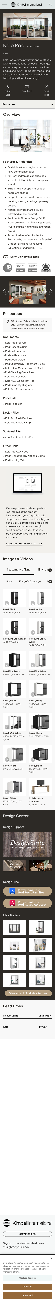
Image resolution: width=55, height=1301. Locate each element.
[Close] (51, 1258)
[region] (27, 1277)
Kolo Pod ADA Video (15, 451)
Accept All (27, 1295)
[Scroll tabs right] (50, 570)
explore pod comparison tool (24, 543)
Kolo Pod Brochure (15, 342)
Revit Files (47, 92)
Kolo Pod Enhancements (18, 389)
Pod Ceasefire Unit (15, 346)
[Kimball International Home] (26, 4)
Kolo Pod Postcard (15, 376)
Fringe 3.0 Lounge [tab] (30, 581)
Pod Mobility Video (15, 460)
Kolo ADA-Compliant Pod (19, 380)
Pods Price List (12, 403)
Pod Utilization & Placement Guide (24, 363)
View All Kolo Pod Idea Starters (28, 993)
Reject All (27, 1286)
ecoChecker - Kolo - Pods (19, 437)
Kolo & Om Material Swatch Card (23, 368)
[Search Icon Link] (51, 4)
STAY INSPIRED (27, 1234)
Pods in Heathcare (14, 355)
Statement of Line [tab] (18, 569)
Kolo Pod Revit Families (17, 418)
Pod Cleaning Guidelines (18, 372)
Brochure (27, 91)
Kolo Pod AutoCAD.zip (17, 422)
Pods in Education (14, 351)
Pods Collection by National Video (24, 455)
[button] (14, 598)
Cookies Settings (27, 1278)
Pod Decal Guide (14, 359)
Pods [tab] (9, 581)
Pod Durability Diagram (17, 385)
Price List (8, 92)
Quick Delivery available (24, 256)
